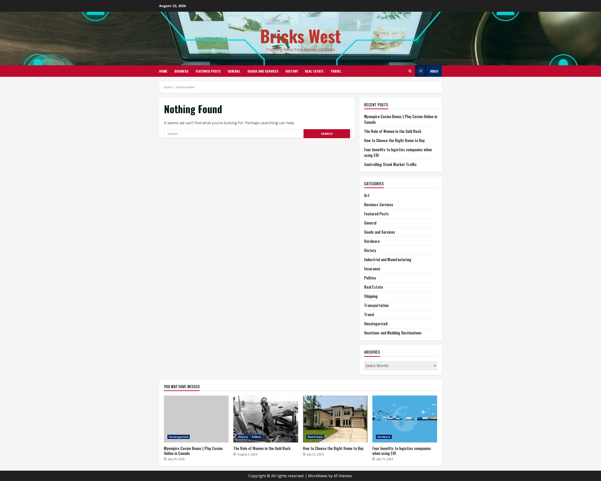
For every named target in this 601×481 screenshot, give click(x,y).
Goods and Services (262, 71)
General (234, 71)
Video (434, 71)
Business (181, 71)
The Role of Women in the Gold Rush (392, 131)
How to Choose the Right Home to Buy (394, 140)
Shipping (371, 296)
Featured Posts (208, 71)
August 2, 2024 (247, 454)
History (291, 71)
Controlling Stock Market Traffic (390, 164)
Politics (370, 278)
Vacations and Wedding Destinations (393, 333)
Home (163, 71)
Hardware (372, 241)
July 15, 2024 (385, 459)
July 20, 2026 (176, 459)
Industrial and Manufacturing (387, 259)
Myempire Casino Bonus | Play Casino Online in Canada (196, 419)
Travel (336, 71)
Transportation (376, 305)
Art (367, 195)
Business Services (378, 204)
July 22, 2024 (315, 454)
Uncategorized (375, 323)
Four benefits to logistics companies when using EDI (404, 419)
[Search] (410, 71)
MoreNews (317, 475)
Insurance (372, 269)
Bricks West (300, 35)
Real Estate (314, 71)
